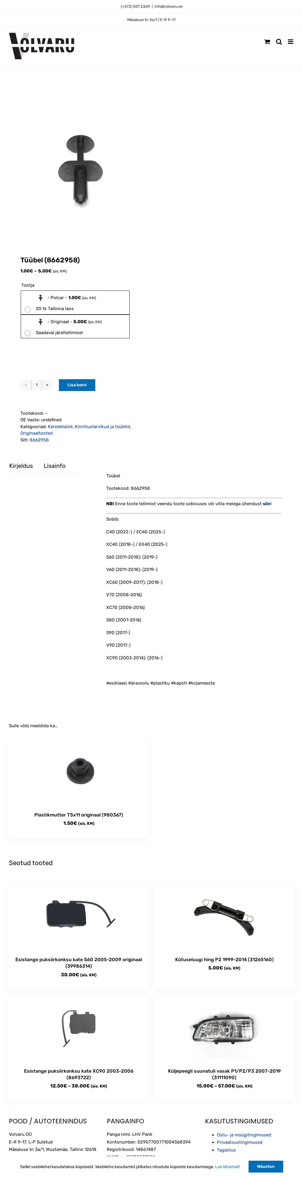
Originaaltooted (36, 433)
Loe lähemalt (227, 1166)
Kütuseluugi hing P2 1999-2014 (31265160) (224, 959)
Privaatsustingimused (239, 1142)
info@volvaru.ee (168, 6)
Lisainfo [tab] (54, 465)
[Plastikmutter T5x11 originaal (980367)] (79, 772)
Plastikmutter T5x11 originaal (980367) (78, 815)
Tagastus (226, 1150)
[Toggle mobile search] (279, 42)
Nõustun (266, 1166)
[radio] (75, 303)
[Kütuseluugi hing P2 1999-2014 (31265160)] (224, 917)
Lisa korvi (77, 384)
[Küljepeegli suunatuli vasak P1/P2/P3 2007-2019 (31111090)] (224, 1028)
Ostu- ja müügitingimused (244, 1135)
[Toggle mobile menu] (291, 42)
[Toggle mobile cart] (267, 42)
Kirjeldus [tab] (21, 465)
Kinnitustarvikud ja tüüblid (102, 426)
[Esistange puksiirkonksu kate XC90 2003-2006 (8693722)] (79, 1028)
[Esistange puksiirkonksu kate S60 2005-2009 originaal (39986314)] (79, 917)
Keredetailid (60, 426)
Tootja (27, 285)
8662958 (39, 440)
